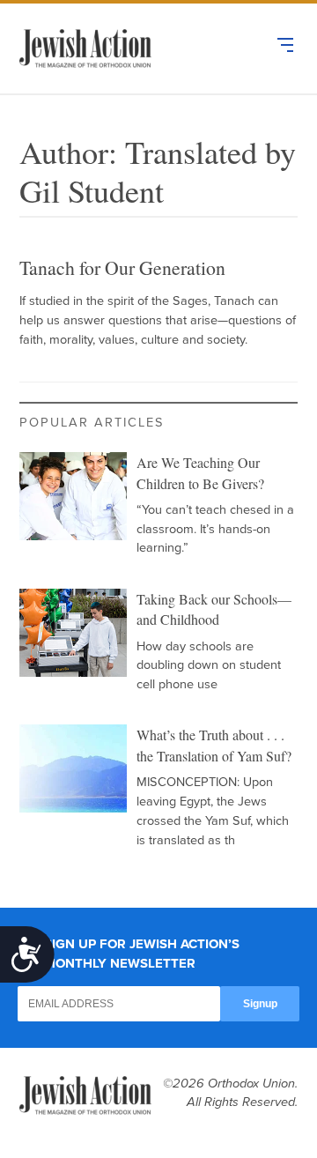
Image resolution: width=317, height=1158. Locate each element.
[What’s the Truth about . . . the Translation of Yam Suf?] (73, 768)
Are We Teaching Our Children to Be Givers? (200, 473)
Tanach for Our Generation (122, 267)
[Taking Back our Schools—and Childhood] (73, 633)
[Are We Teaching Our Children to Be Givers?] (73, 496)
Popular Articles (92, 422)
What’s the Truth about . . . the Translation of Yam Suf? (213, 745)
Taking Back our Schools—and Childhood (213, 609)
